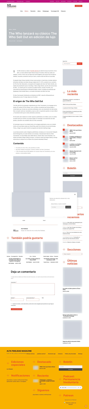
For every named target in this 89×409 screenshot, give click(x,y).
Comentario (13, 282)
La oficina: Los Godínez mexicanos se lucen (75, 144)
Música (26, 11)
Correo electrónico (30, 297)
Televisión (32, 11)
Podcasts (63, 11)
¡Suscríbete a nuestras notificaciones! (42, 394)
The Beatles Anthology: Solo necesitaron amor (51, 259)
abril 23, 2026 (18, 263)
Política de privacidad (70, 353)
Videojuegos (46, 11)
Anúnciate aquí (20, 1)
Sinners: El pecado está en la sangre (75, 151)
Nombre (13, 297)
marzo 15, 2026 (36, 262)
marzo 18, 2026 (73, 153)
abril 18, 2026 (72, 140)
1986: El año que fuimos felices (69, 104)
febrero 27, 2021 (12, 40)
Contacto (28, 1)
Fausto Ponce (46, 262)
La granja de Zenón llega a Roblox (70, 107)
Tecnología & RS (55, 11)
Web (43, 297)
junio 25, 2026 (72, 133)
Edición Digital (46, 256)
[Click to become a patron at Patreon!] (70, 403)
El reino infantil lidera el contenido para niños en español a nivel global (15, 260)
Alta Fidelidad (19, 40)
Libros (39, 11)
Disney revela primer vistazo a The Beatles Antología (70, 315)
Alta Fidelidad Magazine (19, 351)
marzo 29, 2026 (73, 146)
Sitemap (80, 353)
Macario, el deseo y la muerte (73, 242)
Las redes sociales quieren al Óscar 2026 (33, 259)
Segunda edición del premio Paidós (71, 341)
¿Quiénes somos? (10, 1)
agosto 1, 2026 (43, 383)
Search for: (65, 61)
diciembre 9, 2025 (54, 262)
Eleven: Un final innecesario (73, 158)
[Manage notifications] (86, 406)
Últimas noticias (31, 353)
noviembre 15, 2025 (67, 343)
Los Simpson (10, 369)
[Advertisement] (35, 58)
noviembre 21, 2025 (67, 317)
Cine (21, 11)
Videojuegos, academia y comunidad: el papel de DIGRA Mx (47, 381)
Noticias (14, 29)
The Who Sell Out (34, 70)
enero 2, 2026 (72, 160)
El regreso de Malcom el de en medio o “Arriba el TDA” (75, 138)
